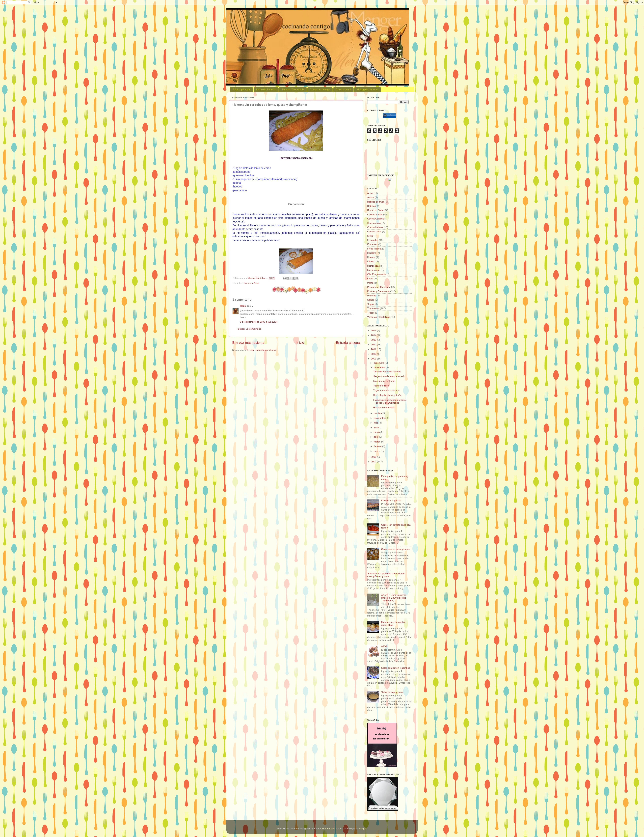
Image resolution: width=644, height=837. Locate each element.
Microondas (373, 265)
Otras (370, 278)
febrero (378, 446)
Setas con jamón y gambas (395, 667)
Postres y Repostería (378, 291)
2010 (374, 354)
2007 (374, 461)
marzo (377, 441)
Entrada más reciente (248, 342)
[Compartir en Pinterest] (297, 278)
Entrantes (372, 244)
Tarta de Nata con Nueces (387, 371)
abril (376, 436)
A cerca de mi (343, 89)
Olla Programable (376, 274)
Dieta (370, 235)
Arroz (370, 193)
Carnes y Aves (251, 283)
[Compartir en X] (290, 278)
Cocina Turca (374, 231)
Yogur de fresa (381, 385)
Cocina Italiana (375, 227)
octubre (378, 413)
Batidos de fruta (375, 201)
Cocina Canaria (375, 218)
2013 (374, 340)
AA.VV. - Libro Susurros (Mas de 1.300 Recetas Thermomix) (393, 598)
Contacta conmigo (320, 89)
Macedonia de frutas (384, 381)
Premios (371, 295)
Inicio (300, 342)
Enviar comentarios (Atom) (261, 350)
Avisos (370, 197)
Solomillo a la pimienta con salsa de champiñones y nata (386, 575)
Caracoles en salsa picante (395, 549)
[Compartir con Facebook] (294, 278)
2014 (374, 335)
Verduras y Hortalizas (378, 317)
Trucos (370, 312)
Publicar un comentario (249, 328)
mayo (377, 432)
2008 (374, 457)
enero (377, 451)
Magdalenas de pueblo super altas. (393, 623)
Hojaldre (371, 253)
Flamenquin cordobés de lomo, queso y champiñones (389, 401)
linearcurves (328, 828)
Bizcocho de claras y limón (387, 395)
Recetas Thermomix (293, 89)
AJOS (384, 646)
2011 (374, 349)
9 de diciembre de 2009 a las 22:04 (259, 321)
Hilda (243, 305)
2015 (374, 330)
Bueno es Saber (375, 210)
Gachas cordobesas (384, 407)
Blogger (363, 828)
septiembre (380, 418)
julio (376, 422)
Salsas (370, 299)
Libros (370, 261)
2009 (374, 358)
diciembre (379, 362)
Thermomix (373, 308)
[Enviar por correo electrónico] (284, 278)
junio (377, 427)
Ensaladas (372, 240)
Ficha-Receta (374, 248)
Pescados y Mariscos (378, 287)
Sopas (370, 304)
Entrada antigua (348, 342)
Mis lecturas (373, 270)
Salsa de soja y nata (392, 692)
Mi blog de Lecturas (367, 89)
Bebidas (371, 206)
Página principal (241, 89)
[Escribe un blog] (287, 278)
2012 (374, 344)
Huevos (371, 257)
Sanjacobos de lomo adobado (389, 376)
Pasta (370, 282)
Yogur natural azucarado (386, 390)
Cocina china (374, 223)
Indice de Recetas (266, 89)
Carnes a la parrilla (391, 500)
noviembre (380, 367)
